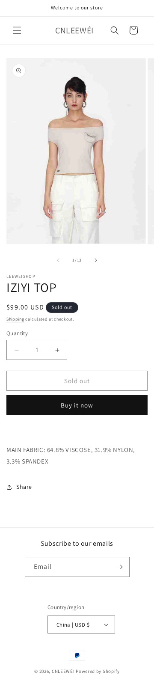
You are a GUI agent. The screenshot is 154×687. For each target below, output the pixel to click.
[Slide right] (95, 260)
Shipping (15, 319)
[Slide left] (58, 260)
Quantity (17, 333)
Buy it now (77, 405)
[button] (17, 30)
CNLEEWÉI (63, 671)
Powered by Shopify (98, 671)
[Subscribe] (119, 567)
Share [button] (24, 487)
